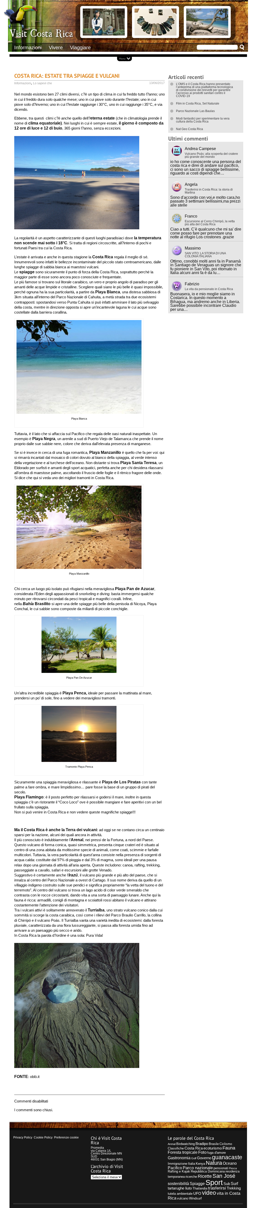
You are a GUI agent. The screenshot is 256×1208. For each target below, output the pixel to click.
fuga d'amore (216, 1152)
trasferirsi (217, 1187)
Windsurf (195, 1198)
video (209, 1193)
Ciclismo (226, 1144)
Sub (227, 1184)
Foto (202, 1152)
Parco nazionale (198, 1167)
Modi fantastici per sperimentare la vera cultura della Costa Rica (203, 120)
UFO (197, 1193)
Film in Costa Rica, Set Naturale (197, 103)
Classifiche (176, 1148)
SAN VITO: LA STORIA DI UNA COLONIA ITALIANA (205, 255)
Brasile (214, 1144)
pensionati (221, 1168)
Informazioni (28, 47)
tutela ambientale (180, 1193)
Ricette (205, 1176)
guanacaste (227, 1157)
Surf (234, 1183)
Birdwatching (185, 1144)
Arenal (172, 1143)
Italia (191, 1163)
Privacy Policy (22, 1137)
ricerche (191, 1176)
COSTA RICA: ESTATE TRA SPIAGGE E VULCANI (67, 75)
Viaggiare (80, 47)
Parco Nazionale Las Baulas (195, 111)
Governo (204, 1158)
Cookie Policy (43, 1137)
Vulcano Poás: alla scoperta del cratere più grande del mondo (211, 155)
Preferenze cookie (66, 1137)
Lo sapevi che (42, 83)
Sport (214, 1182)
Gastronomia (179, 1157)
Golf (193, 1158)
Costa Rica (193, 1148)
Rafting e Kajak (179, 1171)
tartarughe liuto (180, 1188)
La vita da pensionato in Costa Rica (209, 289)
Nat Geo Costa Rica (189, 129)
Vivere (56, 47)
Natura (214, 1163)
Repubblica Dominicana (208, 1171)
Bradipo (202, 1144)
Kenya (200, 1163)
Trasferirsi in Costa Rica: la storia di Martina (209, 191)
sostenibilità (178, 1183)
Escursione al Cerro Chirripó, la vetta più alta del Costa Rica (210, 223)
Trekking (234, 1188)
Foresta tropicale (183, 1152)
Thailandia (199, 1188)
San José (223, 1176)
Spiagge (197, 1183)
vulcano (182, 1198)
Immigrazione (177, 1163)
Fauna (228, 1147)
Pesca (233, 1168)
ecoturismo (213, 1148)
